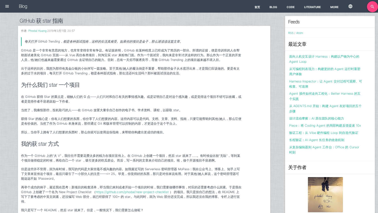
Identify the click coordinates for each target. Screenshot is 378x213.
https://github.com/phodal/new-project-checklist (132, 192)
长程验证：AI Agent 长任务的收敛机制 (316, 140)
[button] (7, 6)
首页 (257, 7)
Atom (299, 33)
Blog (273, 7)
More (334, 7)
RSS (291, 33)
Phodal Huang (37, 30)
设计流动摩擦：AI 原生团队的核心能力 (316, 118)
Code (291, 7)
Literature (312, 7)
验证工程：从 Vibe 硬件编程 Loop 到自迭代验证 (323, 133)
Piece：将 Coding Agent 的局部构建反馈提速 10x (325, 125)
